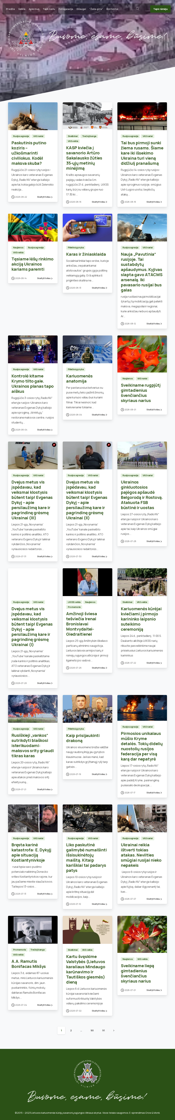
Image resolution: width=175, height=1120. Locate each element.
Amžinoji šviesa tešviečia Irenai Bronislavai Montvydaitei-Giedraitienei (81, 624)
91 (103, 1030)
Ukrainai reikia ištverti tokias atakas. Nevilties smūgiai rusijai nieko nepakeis (141, 855)
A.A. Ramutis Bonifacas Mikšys (28, 963)
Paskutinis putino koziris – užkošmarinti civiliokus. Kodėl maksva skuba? (28, 153)
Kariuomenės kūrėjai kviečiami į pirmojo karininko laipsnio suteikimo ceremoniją (141, 619)
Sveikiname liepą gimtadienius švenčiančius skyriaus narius (137, 973)
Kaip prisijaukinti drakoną (83, 738)
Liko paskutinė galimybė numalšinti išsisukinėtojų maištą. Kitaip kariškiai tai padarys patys (86, 857)
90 (92, 1030)
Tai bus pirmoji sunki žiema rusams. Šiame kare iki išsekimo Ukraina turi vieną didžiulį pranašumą (142, 153)
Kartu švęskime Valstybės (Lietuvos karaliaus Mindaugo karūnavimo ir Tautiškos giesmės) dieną (85, 969)
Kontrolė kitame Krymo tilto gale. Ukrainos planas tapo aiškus (32, 383)
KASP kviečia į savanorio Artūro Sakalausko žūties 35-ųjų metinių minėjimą (84, 158)
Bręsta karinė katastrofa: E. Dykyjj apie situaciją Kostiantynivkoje (31, 852)
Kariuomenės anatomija (79, 378)
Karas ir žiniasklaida (86, 254)
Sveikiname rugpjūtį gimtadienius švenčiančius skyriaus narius (140, 392)
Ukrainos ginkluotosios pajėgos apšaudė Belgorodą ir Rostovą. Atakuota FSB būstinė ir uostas (142, 494)
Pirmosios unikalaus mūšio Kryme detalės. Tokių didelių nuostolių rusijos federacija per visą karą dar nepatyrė (142, 746)
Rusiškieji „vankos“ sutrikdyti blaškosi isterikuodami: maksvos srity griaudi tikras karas (32, 745)
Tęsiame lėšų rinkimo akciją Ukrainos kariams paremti (32, 264)
